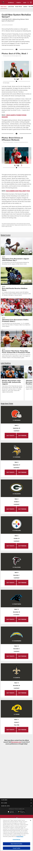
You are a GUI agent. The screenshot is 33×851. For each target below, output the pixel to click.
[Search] (28, 2)
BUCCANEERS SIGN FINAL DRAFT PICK (18, 191)
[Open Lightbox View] (16, 72)
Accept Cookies (16, 848)
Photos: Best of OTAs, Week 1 (15, 53)
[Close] (30, 820)
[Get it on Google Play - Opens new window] (21, 812)
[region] (16, 834)
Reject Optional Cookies (16, 843)
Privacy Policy (19, 836)
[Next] (21, 79)
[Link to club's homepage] (3, 2)
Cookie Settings (16, 839)
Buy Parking (22, 435)
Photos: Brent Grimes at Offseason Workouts (12, 139)
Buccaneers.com (16, 742)
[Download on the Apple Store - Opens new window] (11, 812)
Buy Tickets (10, 435)
